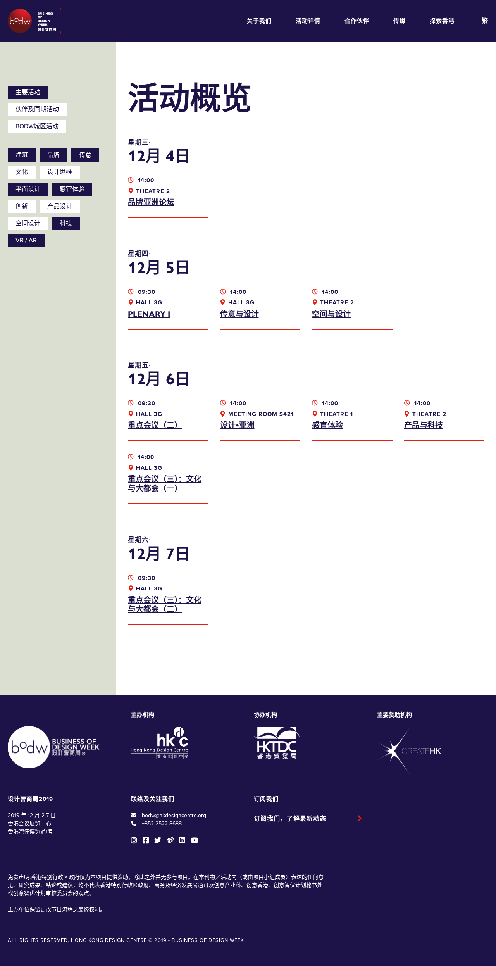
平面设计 (28, 189)
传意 (85, 155)
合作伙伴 (356, 20)
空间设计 (28, 223)
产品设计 (59, 206)
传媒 (399, 20)
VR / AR (26, 240)
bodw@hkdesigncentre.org (174, 815)
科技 (66, 223)
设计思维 (59, 172)
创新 (22, 206)
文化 (22, 172)
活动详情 (308, 20)
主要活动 (28, 92)
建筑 (22, 155)
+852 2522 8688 (162, 823)
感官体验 (72, 189)
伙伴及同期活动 (37, 109)
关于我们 (259, 20)
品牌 (53, 155)
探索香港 (442, 20)
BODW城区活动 (37, 126)
